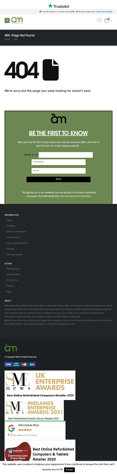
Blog (9, 292)
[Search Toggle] (99, 20)
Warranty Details (14, 255)
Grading (11, 226)
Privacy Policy (13, 238)
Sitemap (11, 249)
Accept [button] (69, 470)
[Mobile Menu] (7, 20)
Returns (10, 286)
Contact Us (12, 280)
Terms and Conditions (17, 243)
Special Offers (13, 275)
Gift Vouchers (13, 269)
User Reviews (31, 435)
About (10, 220)
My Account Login (104, 12)
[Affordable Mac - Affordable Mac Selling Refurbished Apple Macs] (17, 20)
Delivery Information (16, 232)
